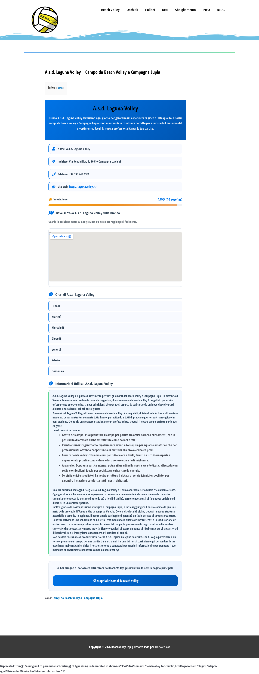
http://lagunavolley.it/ (83, 187)
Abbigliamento (185, 10)
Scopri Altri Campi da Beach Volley (117, 581)
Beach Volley (110, 10)
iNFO (206, 10)
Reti (165, 10)
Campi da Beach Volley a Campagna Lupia (78, 598)
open (60, 87)
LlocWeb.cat (162, 647)
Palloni (150, 10)
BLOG (221, 10)
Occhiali (132, 10)
